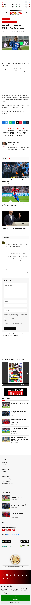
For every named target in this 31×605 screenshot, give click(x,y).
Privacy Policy (5, 474)
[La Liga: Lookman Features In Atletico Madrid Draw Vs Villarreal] (15, 194)
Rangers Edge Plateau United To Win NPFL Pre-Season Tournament (20, 421)
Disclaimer (4, 471)
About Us (4, 459)
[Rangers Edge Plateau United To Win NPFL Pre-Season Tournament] (6, 421)
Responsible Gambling (7, 483)
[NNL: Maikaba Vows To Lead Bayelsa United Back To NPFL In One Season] (6, 439)
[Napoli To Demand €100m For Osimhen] (15, 50)
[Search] (26, 12)
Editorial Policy (5, 476)
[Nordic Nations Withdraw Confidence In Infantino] (15, 218)
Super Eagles (15, 19)
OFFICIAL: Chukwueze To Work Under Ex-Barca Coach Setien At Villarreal (23, 133)
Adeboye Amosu (13, 142)
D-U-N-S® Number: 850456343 (10, 486)
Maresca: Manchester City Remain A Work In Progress (15, 180)
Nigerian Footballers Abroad (9, 22)
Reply (27, 249)
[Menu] (4, 12)
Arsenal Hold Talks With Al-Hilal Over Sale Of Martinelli (19, 404)
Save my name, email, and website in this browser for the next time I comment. (15, 315)
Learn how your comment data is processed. (15, 334)
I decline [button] (15, 599)
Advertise (4, 464)
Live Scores (6, 19)
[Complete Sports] (16, 12)
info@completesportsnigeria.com (12, 534)
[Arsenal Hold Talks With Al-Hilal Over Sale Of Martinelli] (6, 405)
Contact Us (4, 462)
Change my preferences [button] (15, 602)
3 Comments (6, 33)
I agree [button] (15, 596)
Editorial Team (5, 469)
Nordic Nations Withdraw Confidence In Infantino (14, 229)
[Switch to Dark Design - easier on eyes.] (28, 12)
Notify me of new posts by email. (14, 323)
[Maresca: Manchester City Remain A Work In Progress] (15, 170)
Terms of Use (5, 467)
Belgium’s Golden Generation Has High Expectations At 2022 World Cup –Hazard (8, 133)
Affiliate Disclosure (6, 481)
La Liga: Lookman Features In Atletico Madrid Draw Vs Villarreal (13, 205)
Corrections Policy (6, 479)
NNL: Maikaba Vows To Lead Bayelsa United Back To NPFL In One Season (19, 439)
